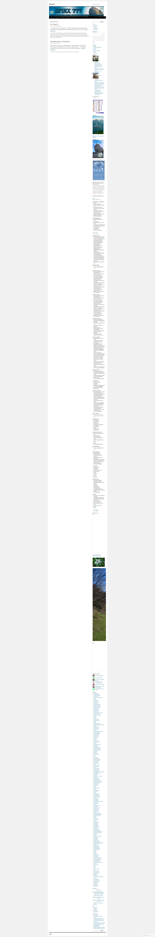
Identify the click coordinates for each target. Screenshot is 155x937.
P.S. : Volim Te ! (54, 24)
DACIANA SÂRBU (96, 734)
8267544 (72, 36)
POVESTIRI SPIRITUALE (97, 836)
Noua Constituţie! (96, 425)
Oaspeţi (95, 49)
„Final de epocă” (97, 79)
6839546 (62, 36)
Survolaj (95, 472)
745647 (72, 51)
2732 (76, 35)
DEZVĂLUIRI (96, 745)
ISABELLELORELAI (97, 779)
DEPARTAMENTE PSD (97, 744)
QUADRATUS (96, 837)
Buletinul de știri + (96, 388)
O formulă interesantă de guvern (98, 219)
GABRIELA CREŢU (96, 765)
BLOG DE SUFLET (96, 710)
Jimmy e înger (95, 321)
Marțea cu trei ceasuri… (97, 435)
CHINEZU (95, 717)
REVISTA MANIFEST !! (97, 843)
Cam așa (95, 443)
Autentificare (95, 26)
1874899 (66, 35)
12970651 (71, 34)
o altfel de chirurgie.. (100, 675)
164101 (59, 35)
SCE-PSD (95, 850)
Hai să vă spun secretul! (97, 462)
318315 (83, 35)
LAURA (95, 787)
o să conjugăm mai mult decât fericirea (99, 497)
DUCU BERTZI (96, 753)
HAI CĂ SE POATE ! (96, 769)
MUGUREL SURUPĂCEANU (98, 814)
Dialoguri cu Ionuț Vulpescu (97, 214)
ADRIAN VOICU (96, 370)
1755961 (64, 35)
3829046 (51, 36)
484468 (54, 36)
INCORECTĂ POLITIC (97, 327)
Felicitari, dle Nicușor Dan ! (97, 204)
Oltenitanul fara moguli (97, 830)
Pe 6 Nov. (95, 442)
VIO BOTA (95, 466)
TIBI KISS (95, 863)
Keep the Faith (95, 468)
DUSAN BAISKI (96, 754)
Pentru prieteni (96, 422)
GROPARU (95, 767)
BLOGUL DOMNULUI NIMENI (98, 712)
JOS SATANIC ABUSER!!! (98, 65)
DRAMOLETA (96, 751)
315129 (81, 35)
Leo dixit (95, 48)
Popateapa (95, 835)
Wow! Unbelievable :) (96, 426)
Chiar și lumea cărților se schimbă (98, 444)
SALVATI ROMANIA (97, 849)
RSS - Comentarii (96, 233)
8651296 (77, 36)
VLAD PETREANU (96, 879)
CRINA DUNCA (96, 419)
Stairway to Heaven (96, 471)
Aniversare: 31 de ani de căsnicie (98, 230)
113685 (54, 51)
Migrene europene (96, 458)
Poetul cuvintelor (96, 499)
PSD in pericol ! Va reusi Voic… (99, 687)
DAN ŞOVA (95, 740)
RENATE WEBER (96, 840)
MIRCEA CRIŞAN (96, 810)
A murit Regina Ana (96, 228)
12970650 (69, 34)
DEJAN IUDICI (96, 479)
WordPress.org (96, 884)
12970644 (54, 34)
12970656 (83, 34)
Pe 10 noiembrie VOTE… (98, 681)
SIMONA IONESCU (97, 390)
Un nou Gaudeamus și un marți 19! (98, 437)
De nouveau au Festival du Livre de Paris (99, 378)
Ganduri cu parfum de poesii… (98, 47)
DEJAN (95, 743)
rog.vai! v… (95, 507)
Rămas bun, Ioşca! (96, 430)
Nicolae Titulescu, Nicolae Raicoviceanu (99, 225)
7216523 (64, 36)
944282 (82, 36)
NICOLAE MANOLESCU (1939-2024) (99, 213)
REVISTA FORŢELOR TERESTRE (98, 842)
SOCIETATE (95, 855)
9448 (73, 51)
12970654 (77, 34)
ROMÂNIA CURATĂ (96, 846)
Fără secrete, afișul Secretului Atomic (99, 460)
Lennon (95, 474)
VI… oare (95, 506)
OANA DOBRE (96, 824)
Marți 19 (95, 438)
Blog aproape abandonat (97, 452)
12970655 (80, 34)
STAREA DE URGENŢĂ (97, 860)
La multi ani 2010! (96, 342)
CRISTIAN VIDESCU (97, 732)
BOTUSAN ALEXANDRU (97, 715)
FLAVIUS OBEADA (96, 758)
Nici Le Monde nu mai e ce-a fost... (98, 457)
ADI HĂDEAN (96, 693)
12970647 (63, 34)
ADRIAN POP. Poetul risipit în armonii (99, 498)
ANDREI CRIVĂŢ (96, 701)
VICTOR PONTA (96, 873)
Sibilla (60, 25)
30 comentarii (77, 51)
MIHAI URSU (96, 806)
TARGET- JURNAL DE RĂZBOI (98, 862)
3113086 (62, 51)
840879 (74, 36)
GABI (94, 764)
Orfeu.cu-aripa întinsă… (97, 502)
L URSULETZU (96, 784)
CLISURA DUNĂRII (97, 720)
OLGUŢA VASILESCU (97, 829)
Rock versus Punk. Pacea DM (98, 470)
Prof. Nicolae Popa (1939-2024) (98, 207)
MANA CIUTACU (96, 294)
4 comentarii (59, 37)
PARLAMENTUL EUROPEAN (98, 831)
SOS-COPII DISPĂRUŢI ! (97, 859)
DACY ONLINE (96, 735)
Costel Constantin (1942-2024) (98, 210)
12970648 (66, 34)
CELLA (95, 716)
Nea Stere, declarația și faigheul (98, 387)
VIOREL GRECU (96, 875)
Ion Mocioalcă (96, 777)
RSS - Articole (96, 232)
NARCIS (95, 817)
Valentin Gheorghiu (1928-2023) (98, 216)
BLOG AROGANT (96, 709)
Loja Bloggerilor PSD (96, 790)
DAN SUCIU (95, 739)
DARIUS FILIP (96, 742)
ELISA (95, 755)
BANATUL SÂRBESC (97, 706)
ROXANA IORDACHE (97, 318)
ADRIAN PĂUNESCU (97, 695)
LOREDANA (95, 791)
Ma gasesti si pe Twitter (97, 554)
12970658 (51, 35)
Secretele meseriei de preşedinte (98, 463)
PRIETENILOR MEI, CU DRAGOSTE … (60, 41)
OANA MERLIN (96, 825)
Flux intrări (95, 27)
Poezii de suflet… (97, 679)
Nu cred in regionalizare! (97, 492)
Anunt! (95, 220)
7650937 (67, 36)
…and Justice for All (96, 467)
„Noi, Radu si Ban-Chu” (97, 226)
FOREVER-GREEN (96, 763)
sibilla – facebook (68, 17)
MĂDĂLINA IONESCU (97, 815)
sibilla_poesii (55, 37)
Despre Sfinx (62, 17)
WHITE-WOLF (96, 882)
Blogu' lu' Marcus (96, 711)
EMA (94, 756)
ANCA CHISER (96, 413)
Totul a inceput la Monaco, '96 (98, 481)
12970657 (86, 34)
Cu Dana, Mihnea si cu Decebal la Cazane (99, 224)
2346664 (59, 51)
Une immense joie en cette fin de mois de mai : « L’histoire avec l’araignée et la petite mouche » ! (99, 373)
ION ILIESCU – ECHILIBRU (98, 201)
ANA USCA (95, 699)
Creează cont (95, 25)
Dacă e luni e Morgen (96, 421)
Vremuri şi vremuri (96, 423)
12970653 (74, 34)
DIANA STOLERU (96, 746)
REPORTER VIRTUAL (97, 841)
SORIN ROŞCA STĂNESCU (98, 858)
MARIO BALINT (96, 802)
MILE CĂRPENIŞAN (97, 807)
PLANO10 (95, 834)
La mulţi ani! (96, 62)
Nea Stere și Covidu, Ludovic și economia (99, 385)
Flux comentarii (96, 28)
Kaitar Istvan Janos (96, 783)
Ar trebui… (95, 427)
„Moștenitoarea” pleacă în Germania (98, 461)
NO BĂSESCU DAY (96, 822)
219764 (57, 51)
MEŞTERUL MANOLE (97, 805)
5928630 (56, 36)
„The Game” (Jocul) (96, 229)
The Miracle (95, 475)
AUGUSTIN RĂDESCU (97, 704)
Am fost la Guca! (96, 485)
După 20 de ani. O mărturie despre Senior (99, 320)
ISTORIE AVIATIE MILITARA (98, 781)
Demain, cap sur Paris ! (97, 377)
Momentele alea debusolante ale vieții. (99, 433)
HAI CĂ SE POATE (96, 768)
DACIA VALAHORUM (97, 733)
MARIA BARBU (96, 800)
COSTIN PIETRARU (97, 728)
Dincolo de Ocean (96, 469)
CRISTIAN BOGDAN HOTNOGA (98, 731)
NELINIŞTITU (96, 819)
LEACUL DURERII (96, 788)
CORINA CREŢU (96, 235)
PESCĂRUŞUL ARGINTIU (97, 832)
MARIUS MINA (96, 803)
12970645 (57, 34)
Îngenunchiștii (96, 383)
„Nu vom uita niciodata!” (98, 90)
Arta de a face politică (96, 244)
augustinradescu (97, 684)
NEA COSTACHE (96, 818)
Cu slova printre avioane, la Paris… (98, 371)
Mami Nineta (95, 798)
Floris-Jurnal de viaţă (96, 760)
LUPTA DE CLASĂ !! (96, 794)
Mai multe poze (95, 904)
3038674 (78, 35)
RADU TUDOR (96, 839)
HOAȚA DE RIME (97, 91)
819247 (69, 36)
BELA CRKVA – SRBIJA (97, 707)
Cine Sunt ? (95, 718)
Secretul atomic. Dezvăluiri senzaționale (99, 459)
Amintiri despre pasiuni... (97, 487)
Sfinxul (51, 4)
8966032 (80, 36)
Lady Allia (95, 786)
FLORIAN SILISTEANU (97, 759)
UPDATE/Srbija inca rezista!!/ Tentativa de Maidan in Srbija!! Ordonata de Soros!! (99, 93)
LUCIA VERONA (96, 451)
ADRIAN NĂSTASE (96, 218)
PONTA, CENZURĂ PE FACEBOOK (99, 330)
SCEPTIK (95, 851)
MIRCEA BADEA (96, 265)
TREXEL (95, 866)
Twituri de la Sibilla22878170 (97, 199)
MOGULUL (95, 812)
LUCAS (94, 494)
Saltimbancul (102, 684)
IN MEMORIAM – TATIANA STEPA (99, 771)
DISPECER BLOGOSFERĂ (97, 748)
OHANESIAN (96, 828)
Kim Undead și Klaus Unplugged (98, 386)
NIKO (94, 820)
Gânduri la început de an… (97, 252)
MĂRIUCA (95, 816)
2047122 (72, 35)
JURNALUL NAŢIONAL (97, 782)
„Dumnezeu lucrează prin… (99, 682)
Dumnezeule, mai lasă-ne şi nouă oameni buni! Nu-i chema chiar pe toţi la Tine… (99, 69)
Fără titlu (95, 202)
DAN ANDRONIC (96, 736)
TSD (94, 867)
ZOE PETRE (95, 886)
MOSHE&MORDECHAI (97, 813)
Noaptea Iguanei (96, 823)
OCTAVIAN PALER (96, 826)
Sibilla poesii (95, 52)
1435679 (57, 35)
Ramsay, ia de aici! (96, 221)
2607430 (74, 35)
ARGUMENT (95, 703)
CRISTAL (95, 730)
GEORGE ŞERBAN (96, 337)
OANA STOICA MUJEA (97, 432)
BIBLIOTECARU (96, 708)
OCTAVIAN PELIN (96, 827)
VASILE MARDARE (96, 871)
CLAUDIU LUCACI (96, 719)
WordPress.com (96, 29)
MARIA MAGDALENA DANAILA (98, 801)
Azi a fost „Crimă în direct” (97, 436)
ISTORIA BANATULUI (97, 780)
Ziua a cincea (95, 384)
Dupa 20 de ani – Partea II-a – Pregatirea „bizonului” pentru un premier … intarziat (99, 364)
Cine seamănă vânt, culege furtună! (98, 424)
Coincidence (95, 484)
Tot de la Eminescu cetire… (98, 64)
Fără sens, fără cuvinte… (98, 71)
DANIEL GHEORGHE (97, 741)
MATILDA (95, 804)
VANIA (95, 870)
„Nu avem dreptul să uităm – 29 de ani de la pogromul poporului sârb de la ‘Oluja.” (99, 88)
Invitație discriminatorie (97, 454)
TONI (94, 865)
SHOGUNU (95, 853)
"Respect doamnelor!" (96, 486)
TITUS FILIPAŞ (96, 864)
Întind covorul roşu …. (97, 428)
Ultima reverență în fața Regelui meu (98, 319)
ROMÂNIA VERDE (96, 847)
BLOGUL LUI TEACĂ (97, 713)
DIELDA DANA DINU (97, 747)
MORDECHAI (95, 380)
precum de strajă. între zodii (97, 505)
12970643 (51, 34)
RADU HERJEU (96, 838)
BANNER (57, 17)
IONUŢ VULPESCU (96, 778)
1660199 (61, 35)
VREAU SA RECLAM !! (97, 881)
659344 (67, 51)
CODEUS (95, 721)
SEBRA (95, 852)
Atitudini (95, 46)
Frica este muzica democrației (98, 480)
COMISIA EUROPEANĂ (97, 723)
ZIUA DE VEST (96, 885)
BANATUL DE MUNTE (97, 705)
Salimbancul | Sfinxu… (98, 686)
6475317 (59, 36)
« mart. (94, 42)
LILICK (95, 789)
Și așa (94, 434)
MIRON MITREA (96, 811)
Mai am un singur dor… (98, 63)
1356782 (54, 35)
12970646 (60, 34)
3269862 (85, 35)
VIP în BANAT (96, 878)
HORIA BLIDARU (96, 446)
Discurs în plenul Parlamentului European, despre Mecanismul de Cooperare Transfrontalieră (98, 242)
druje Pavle (95, 752)
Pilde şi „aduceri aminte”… (97, 50)
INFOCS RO (95, 775)
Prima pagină (52, 17)
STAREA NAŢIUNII (97, 861)
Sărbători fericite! (96, 420)
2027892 (69, 35)
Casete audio (95, 473)
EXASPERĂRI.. (96, 757)
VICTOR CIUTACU (96, 270)
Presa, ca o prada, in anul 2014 (98, 411)
